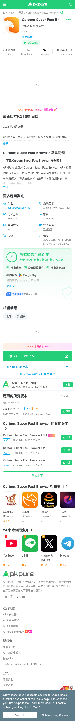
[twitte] (17, 597)
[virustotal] (47, 254)
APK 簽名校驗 (11, 620)
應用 (13, 12)
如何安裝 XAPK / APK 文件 (36, 374)
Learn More (32, 707)
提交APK (8, 658)
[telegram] (5, 597)
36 (9, 229)
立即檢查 (47, 229)
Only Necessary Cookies (55, 715)
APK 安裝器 (10, 614)
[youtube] (23, 597)
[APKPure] (37, 4)
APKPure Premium (13, 631)
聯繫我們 (8, 685)
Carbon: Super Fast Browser (41, 12)
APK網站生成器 (12, 652)
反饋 (10, 236)
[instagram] (11, 597)
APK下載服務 (10, 626)
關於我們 (8, 679)
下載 (67, 384)
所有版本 (37, 475)
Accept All (20, 715)
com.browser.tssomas (19, 207)
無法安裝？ (66, 395)
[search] (70, 4)
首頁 (5, 12)
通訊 (20, 12)
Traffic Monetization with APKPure (22, 664)
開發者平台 (9, 647)
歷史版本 (27, 37)
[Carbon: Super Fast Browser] (11, 25)
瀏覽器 (21, 316)
